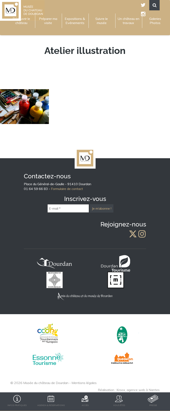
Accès (85, 405)
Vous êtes (119, 405)
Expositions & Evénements (75, 21)
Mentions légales (84, 383)
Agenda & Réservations (51, 405)
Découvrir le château (21, 21)
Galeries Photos (155, 21)
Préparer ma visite (48, 21)
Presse (153, 405)
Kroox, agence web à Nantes (138, 390)
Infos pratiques (17, 405)
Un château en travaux (128, 21)
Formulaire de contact (67, 189)
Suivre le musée (101, 21)
